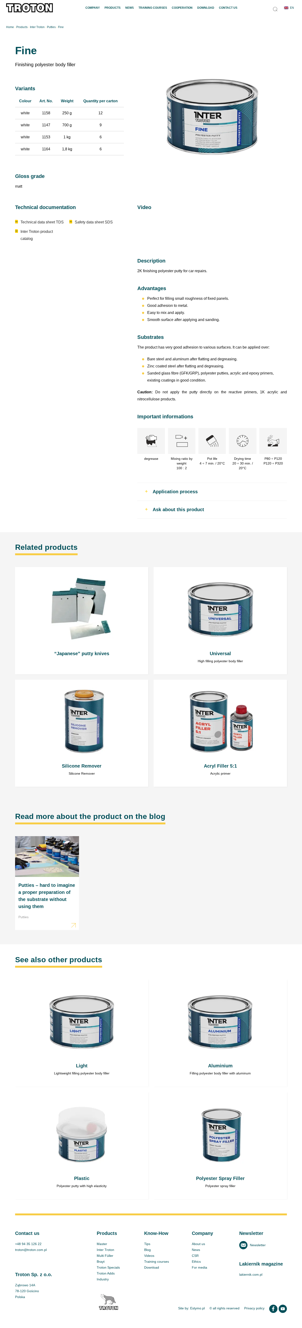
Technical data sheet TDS (42, 222)
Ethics (196, 1261)
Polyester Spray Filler (220, 1145)
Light (81, 1033)
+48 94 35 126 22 (28, 1244)
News (129, 7)
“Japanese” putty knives (81, 620)
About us (198, 1244)
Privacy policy (254, 1308)
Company (92, 7)
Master (102, 1244)
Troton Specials (108, 1267)
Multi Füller (105, 1256)
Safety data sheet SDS (94, 222)
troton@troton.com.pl (31, 1250)
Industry (103, 1279)
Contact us (228, 7)
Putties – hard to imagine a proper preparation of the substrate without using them (47, 883)
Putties (51, 27)
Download (205, 7)
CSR (195, 1256)
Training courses (156, 1261)
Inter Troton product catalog (37, 235)
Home (10, 27)
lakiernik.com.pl (250, 1274)
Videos (149, 1256)
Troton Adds (106, 1273)
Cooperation (182, 7)
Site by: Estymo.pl (191, 1308)
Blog (147, 1250)
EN (292, 7)
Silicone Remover (81, 733)
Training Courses (152, 7)
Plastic (81, 1145)
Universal (220, 620)
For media (199, 1267)
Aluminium (220, 1033)
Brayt (101, 1261)
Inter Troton (37, 27)
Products (113, 7)
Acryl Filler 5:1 (220, 733)
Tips (147, 1244)
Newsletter (258, 1245)
